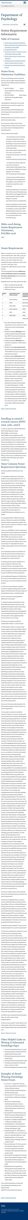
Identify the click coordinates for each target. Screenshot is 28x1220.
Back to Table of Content (8, 408)
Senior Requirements (11, 49)
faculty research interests (12, 759)
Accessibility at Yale (6, 1209)
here (14, 217)
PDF (3, 237)
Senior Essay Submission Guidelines (15, 43)
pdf (25, 1049)
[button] (14, 24)
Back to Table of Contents (8, 1033)
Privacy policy (15, 1209)
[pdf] (24, 1135)
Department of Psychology (11, 17)
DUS (2, 1185)
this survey (6, 437)
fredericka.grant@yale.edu (18, 159)
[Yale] (3, 1206)
